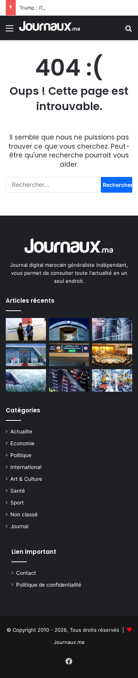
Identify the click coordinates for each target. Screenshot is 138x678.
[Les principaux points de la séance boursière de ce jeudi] (69, 329)
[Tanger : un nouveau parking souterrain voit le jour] (69, 355)
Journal (19, 526)
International (25, 467)
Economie (22, 443)
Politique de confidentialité (48, 585)
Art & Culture (26, 479)
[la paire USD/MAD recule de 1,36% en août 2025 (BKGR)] (69, 380)
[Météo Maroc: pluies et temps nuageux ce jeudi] (26, 380)
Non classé (24, 514)
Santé (17, 491)
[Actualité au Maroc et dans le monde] (49, 28)
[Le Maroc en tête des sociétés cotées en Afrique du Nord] (26, 355)
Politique (20, 455)
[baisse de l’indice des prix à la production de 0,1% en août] (112, 380)
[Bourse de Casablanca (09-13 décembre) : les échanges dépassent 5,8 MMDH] (112, 329)
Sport (17, 503)
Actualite (21, 431)
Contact (26, 573)
